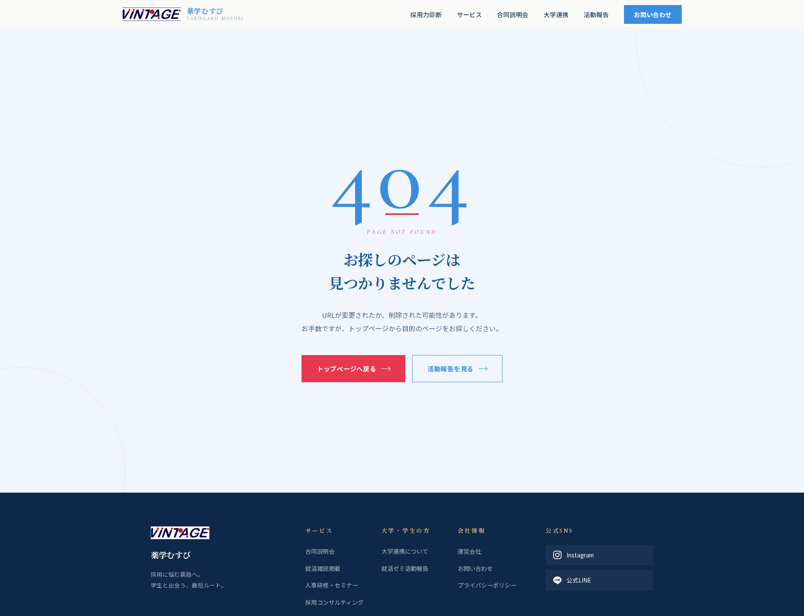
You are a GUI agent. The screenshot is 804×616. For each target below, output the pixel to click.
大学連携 (556, 14)
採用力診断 (426, 14)
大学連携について (404, 551)
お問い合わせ (653, 14)
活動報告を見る (451, 368)
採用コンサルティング (334, 602)
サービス (469, 14)
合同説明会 (512, 14)
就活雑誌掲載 (322, 568)
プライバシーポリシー (487, 585)
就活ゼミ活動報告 (404, 568)
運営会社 (469, 551)
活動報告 (596, 14)
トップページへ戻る (346, 368)
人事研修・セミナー (331, 585)
